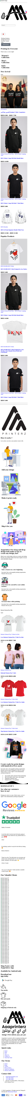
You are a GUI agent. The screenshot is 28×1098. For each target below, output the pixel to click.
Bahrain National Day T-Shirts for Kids (10, 634)
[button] (14, 2)
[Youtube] (23, 1086)
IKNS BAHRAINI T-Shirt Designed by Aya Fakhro (14, 269)
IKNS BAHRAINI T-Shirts (7, 266)
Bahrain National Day (6, 670)
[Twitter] (7, 1086)
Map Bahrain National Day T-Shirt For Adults (12, 731)
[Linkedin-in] (15, 1086)
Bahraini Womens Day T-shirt (8, 673)
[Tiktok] (19, 1086)
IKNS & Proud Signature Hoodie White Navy (12, 230)
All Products (4, 109)
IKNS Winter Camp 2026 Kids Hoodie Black (12, 158)
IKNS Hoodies (4, 227)
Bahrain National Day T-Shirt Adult (9, 699)
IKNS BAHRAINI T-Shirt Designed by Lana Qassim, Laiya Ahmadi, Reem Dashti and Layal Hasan (12, 351)
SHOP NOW (6, 44)
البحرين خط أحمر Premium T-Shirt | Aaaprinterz (13, 112)
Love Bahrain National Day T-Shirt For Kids (12, 637)
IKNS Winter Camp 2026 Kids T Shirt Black (12, 203)
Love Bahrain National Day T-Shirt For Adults (12, 702)
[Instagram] (11, 1086)
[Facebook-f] (3, 1086)
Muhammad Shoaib (12, 1091)
